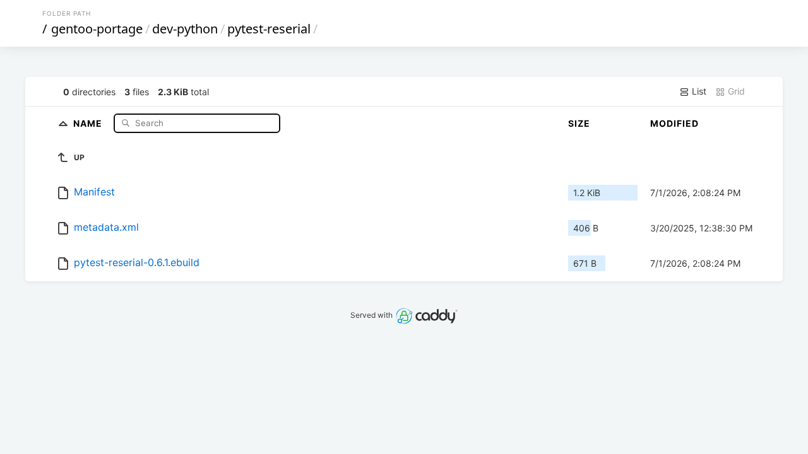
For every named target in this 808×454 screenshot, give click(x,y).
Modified (674, 123)
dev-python (185, 28)
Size (579, 123)
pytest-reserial (269, 28)
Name (89, 122)
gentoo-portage (97, 28)
